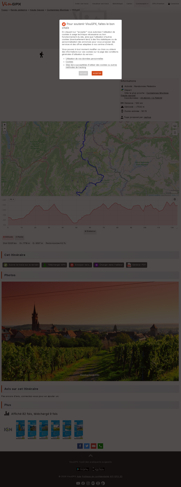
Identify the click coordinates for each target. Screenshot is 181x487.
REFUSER (83, 73)
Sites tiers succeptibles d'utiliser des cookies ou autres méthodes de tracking (91, 66)
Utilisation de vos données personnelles (84, 58)
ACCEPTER (97, 73)
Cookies (69, 61)
